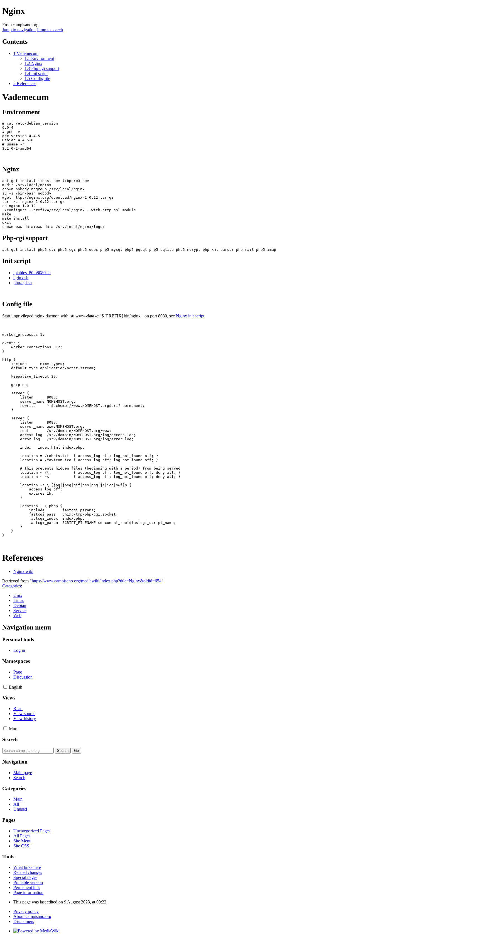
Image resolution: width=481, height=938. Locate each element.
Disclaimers (23, 921)
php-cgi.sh (22, 282)
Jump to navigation (19, 29)
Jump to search (50, 29)
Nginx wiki (23, 571)
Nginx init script (190, 316)
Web (17, 615)
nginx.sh (20, 277)
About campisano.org (32, 916)
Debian (19, 605)
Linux (18, 600)
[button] (5, 687)
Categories (11, 586)
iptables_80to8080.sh (32, 272)
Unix (17, 595)
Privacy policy (26, 911)
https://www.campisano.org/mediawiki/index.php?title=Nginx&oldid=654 (96, 581)
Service (19, 610)
